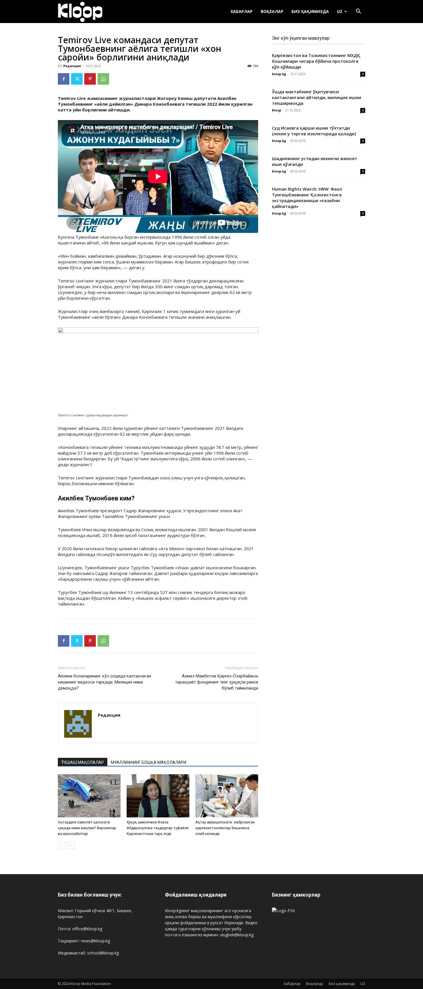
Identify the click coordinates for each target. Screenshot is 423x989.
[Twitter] (77, 79)
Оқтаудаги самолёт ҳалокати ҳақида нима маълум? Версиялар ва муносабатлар (87, 828)
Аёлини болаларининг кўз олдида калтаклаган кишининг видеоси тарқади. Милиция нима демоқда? (104, 682)
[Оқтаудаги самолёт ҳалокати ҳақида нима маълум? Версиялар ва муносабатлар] (89, 795)
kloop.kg (279, 74)
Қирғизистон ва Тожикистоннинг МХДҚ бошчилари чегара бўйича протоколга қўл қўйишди (316, 61)
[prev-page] (61, 845)
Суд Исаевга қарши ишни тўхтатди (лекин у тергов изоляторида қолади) (314, 130)
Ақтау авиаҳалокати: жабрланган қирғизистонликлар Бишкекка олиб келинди (225, 828)
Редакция (72, 66)
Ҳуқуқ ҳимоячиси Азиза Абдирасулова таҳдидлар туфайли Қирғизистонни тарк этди (157, 828)
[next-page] (70, 845)
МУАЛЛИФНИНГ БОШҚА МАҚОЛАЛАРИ (148, 762)
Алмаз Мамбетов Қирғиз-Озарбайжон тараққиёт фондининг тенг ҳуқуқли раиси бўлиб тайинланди (216, 682)
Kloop (276, 110)
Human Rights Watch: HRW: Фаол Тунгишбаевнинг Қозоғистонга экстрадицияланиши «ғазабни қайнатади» (307, 197)
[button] (358, 12)
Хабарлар (241, 11)
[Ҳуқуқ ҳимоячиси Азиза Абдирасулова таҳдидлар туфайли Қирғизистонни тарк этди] (158, 795)
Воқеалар (272, 11)
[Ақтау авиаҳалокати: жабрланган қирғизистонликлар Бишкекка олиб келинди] (226, 795)
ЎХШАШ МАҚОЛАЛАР (82, 762)
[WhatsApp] (103, 79)
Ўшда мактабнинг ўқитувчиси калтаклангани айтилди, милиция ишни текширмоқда (316, 97)
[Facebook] (63, 79)
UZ (339, 11)
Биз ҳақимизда (310, 11)
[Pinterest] (90, 79)
